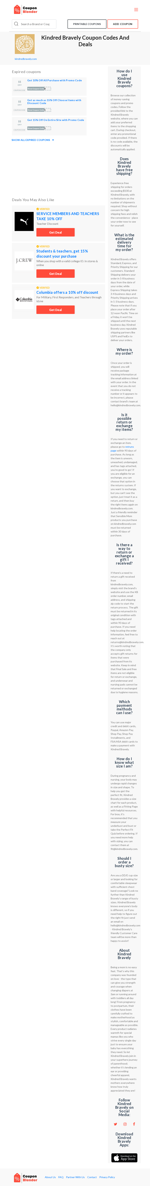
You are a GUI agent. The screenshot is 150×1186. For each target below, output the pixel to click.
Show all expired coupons (33, 139)
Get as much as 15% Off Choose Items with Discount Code (54, 102)
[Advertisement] (58, 168)
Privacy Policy (107, 1177)
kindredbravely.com (26, 58)
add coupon (122, 24)
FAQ (60, 1177)
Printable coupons (87, 24)
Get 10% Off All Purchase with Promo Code (54, 80)
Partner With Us (75, 1177)
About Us (50, 1177)
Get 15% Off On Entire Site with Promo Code (55, 119)
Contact (92, 1177)
